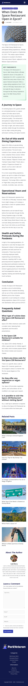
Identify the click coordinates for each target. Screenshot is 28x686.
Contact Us (14, 670)
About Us (14, 668)
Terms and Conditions (14, 672)
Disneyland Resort (14, 658)
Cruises (14, 662)
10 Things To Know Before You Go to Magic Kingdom (13, 480)
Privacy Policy (14, 674)
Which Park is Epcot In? (9, 523)
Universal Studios (14, 660)
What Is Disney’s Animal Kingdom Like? (12, 436)
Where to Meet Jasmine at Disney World (12, 544)
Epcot (15, 8)
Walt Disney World (7, 8)
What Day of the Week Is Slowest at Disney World (13, 502)
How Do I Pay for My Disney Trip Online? (12, 458)
